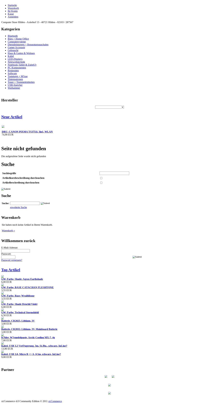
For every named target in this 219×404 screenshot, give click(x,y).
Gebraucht (13, 50)
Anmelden (13, 16)
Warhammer (14, 88)
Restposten (13, 70)
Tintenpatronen (15, 79)
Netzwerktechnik (16, 62)
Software (12, 73)
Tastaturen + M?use (18, 76)
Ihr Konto (13, 11)
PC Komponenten (17, 67)
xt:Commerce (55, 401)
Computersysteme (17, 41)
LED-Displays (15, 59)
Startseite (12, 5)
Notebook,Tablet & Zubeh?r (22, 64)
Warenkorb (13, 8)
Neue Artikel (11, 117)
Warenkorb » (8, 230)
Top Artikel (10, 270)
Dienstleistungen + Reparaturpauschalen (28, 44)
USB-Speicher (15, 85)
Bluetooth (13, 36)
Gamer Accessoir (16, 47)
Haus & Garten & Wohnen (21, 53)
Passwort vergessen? (11, 260)
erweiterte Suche (18, 207)
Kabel (11, 56)
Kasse (11, 14)
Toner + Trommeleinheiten (21, 82)
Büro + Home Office (18, 38)
